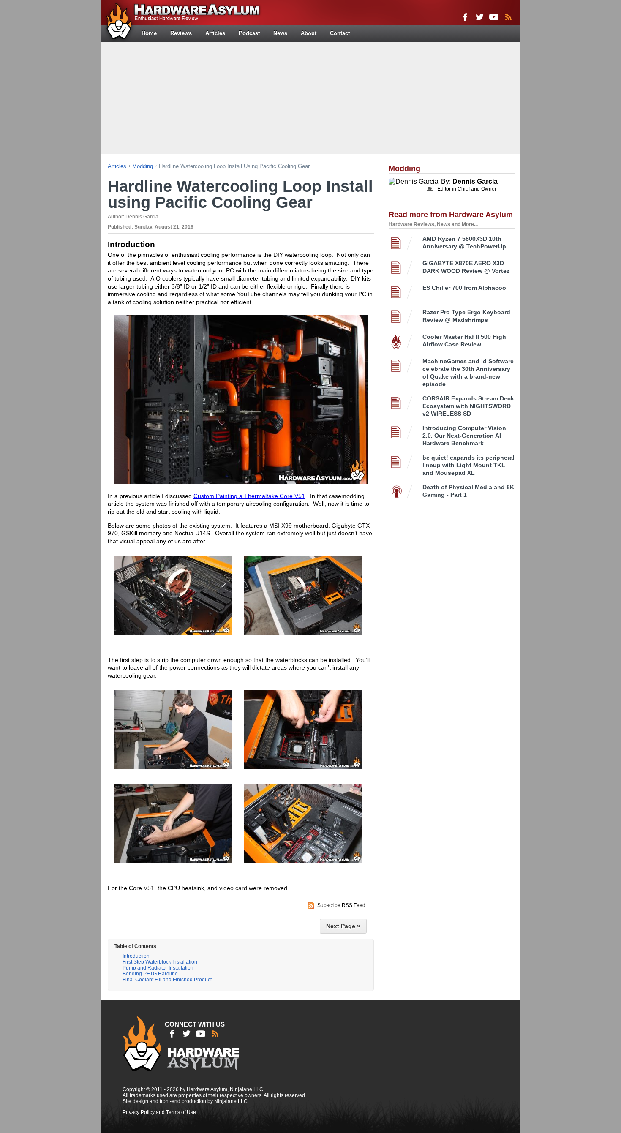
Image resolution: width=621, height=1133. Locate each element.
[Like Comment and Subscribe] (494, 17)
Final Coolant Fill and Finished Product (167, 980)
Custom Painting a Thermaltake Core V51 (249, 496)
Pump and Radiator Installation (158, 968)
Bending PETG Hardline (150, 974)
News (280, 33)
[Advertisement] (310, 97)
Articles (215, 33)
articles (117, 166)
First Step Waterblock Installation (160, 962)
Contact (340, 33)
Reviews (181, 33)
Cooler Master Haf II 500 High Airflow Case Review (464, 340)
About (308, 33)
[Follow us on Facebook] (465, 17)
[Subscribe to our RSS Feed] (508, 17)
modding (142, 166)
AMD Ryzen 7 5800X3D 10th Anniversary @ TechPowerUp (464, 242)
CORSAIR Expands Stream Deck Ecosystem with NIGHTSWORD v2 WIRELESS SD (468, 406)
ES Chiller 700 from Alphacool (465, 287)
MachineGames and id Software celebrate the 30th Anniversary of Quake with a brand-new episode (468, 372)
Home (149, 33)
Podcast (249, 33)
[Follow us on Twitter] (479, 17)
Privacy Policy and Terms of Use (159, 1112)
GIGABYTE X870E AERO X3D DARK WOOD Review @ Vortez (465, 267)
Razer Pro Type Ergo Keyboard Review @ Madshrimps (466, 316)
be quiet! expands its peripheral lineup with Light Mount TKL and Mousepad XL (468, 465)
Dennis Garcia (475, 181)
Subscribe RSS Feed (341, 905)
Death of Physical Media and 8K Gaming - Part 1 (468, 491)
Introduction (136, 956)
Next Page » (343, 926)
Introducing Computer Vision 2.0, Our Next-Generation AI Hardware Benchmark (464, 436)
